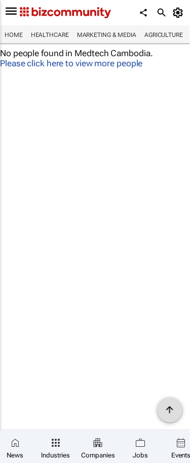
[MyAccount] (179, 12)
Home (14, 34)
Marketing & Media (106, 34)
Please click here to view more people (71, 63)
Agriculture (163, 34)
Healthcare (50, 34)
